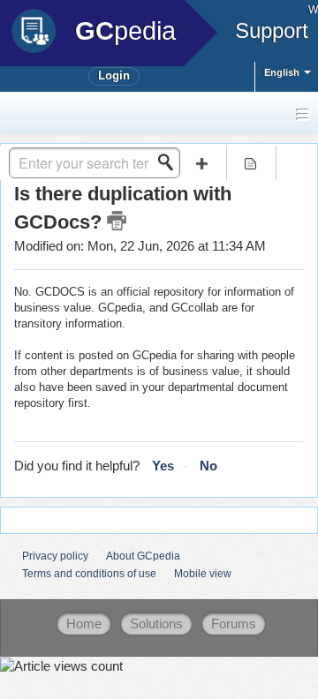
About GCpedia (143, 555)
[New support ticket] (201, 163)
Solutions (156, 624)
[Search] (170, 162)
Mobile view (202, 573)
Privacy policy (55, 555)
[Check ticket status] (251, 163)
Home (84, 624)
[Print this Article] (116, 220)
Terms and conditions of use (89, 573)
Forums (233, 624)
